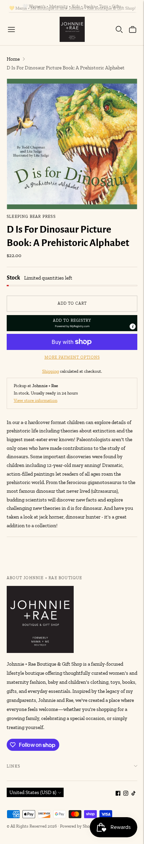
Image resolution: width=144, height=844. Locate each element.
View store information (35, 400)
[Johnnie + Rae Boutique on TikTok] (133, 794)
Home (13, 59)
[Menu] (11, 29)
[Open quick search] (119, 29)
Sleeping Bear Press (31, 216)
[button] (72, 323)
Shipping (50, 371)
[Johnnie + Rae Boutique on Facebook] (118, 794)
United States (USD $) (32, 792)
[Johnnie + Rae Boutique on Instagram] (125, 794)
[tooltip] (133, 326)
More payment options (72, 357)
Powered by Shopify (78, 826)
